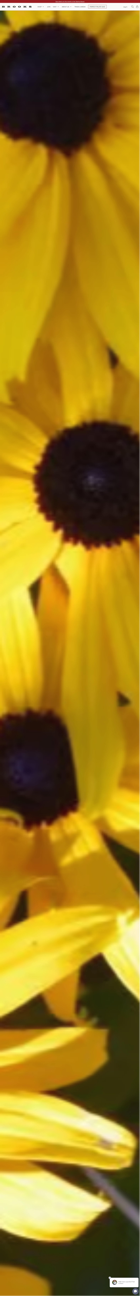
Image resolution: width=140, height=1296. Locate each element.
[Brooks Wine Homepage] (17, 7)
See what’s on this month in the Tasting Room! (70, 1)
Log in (125, 7)
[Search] (132, 7)
